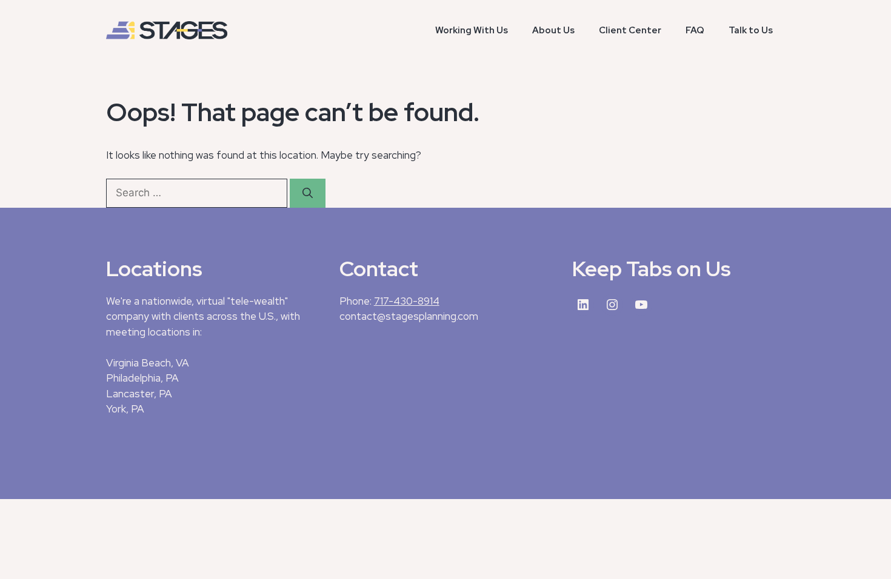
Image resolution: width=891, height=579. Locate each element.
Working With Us (471, 30)
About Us (553, 30)
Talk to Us (751, 30)
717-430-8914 (406, 301)
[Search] (307, 193)
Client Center (630, 30)
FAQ (695, 30)
